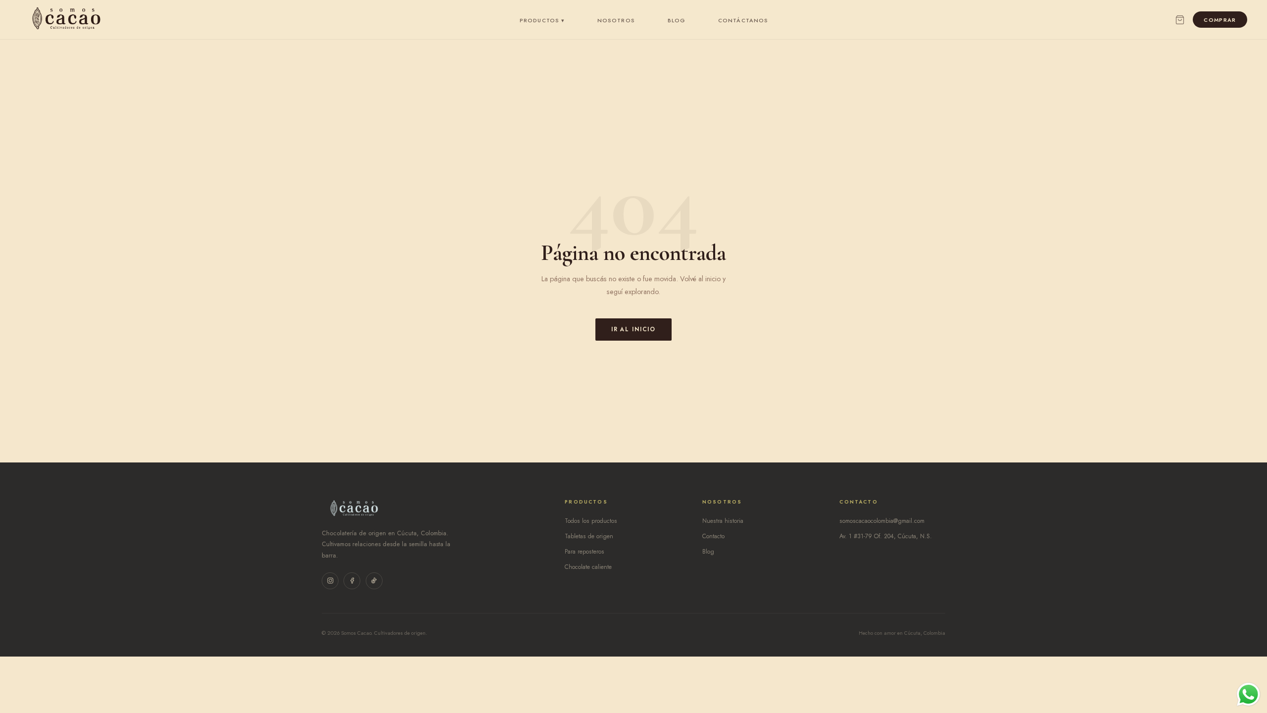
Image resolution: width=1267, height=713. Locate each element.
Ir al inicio (633, 329)
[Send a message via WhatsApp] (1248, 694)
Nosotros (616, 20)
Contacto (713, 536)
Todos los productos (591, 520)
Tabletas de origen (589, 536)
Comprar (1220, 20)
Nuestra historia (722, 520)
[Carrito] (1180, 20)
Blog (676, 20)
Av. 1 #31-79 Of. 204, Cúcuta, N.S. (885, 536)
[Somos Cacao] (66, 20)
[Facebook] (351, 580)
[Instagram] (330, 580)
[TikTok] (374, 580)
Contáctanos (743, 20)
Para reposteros (584, 551)
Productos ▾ (542, 20)
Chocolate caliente (588, 566)
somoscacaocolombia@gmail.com (882, 520)
